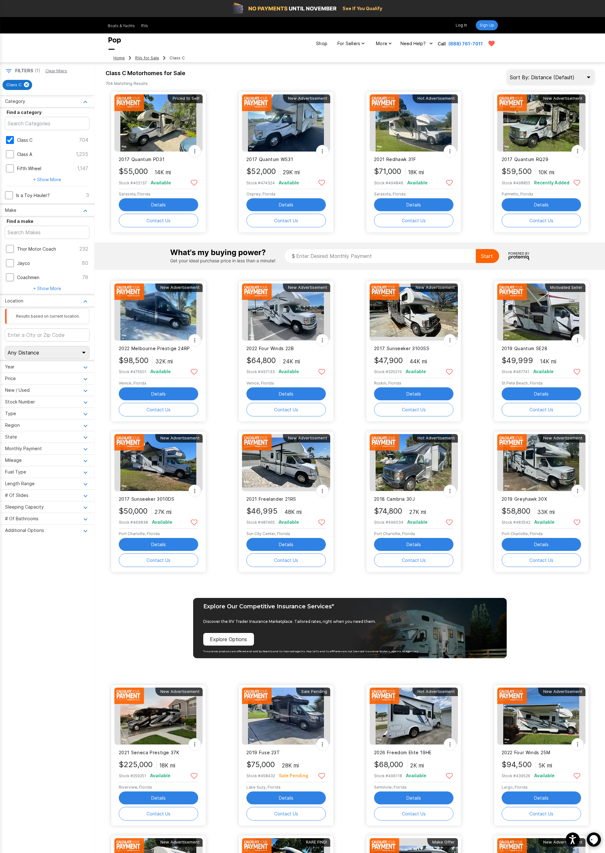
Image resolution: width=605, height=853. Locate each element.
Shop (321, 43)
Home (119, 58)
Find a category (24, 112)
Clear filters (56, 71)
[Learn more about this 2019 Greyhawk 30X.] (541, 462)
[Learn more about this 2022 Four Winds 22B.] (286, 312)
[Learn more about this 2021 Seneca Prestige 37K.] (158, 716)
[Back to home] (115, 43)
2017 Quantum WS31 (269, 159)
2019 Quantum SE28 (525, 348)
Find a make (20, 221)
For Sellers (348, 43)
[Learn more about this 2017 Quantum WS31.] (286, 123)
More (381, 43)
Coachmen (28, 277)
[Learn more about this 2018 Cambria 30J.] (414, 462)
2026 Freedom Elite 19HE (403, 752)
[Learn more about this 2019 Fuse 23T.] (286, 716)
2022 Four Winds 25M (526, 752)
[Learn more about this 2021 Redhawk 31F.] (414, 123)
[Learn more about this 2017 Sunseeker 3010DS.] (158, 462)
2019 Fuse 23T (263, 752)
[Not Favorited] (194, 182)
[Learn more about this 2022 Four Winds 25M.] (541, 716)
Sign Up (487, 25)
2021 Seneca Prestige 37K (149, 752)
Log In (461, 25)
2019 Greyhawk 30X (524, 499)
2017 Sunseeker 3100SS (401, 348)
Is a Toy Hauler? (33, 195)
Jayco (23, 263)
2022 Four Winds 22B (270, 348)
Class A (24, 154)
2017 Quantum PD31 (142, 159)
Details (158, 204)
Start (487, 256)
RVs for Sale (147, 58)
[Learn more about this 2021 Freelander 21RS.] (286, 462)
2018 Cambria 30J (394, 499)
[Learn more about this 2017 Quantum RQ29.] (541, 123)
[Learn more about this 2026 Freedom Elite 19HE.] (414, 716)
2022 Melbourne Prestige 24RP (154, 348)
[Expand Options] (194, 151)
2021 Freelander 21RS (271, 499)
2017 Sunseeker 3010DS (147, 499)
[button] (573, 839)
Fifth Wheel (29, 168)
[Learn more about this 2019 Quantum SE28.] (541, 312)
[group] (17, 85)
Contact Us (158, 220)
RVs (144, 25)
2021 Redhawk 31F (395, 159)
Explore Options (228, 639)
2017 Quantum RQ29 (525, 159)
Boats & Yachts (121, 25)
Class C (24, 140)
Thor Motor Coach (36, 249)
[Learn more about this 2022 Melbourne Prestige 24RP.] (158, 312)
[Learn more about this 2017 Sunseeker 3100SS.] (414, 312)
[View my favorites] (491, 43)
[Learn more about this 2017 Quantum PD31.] (158, 123)
